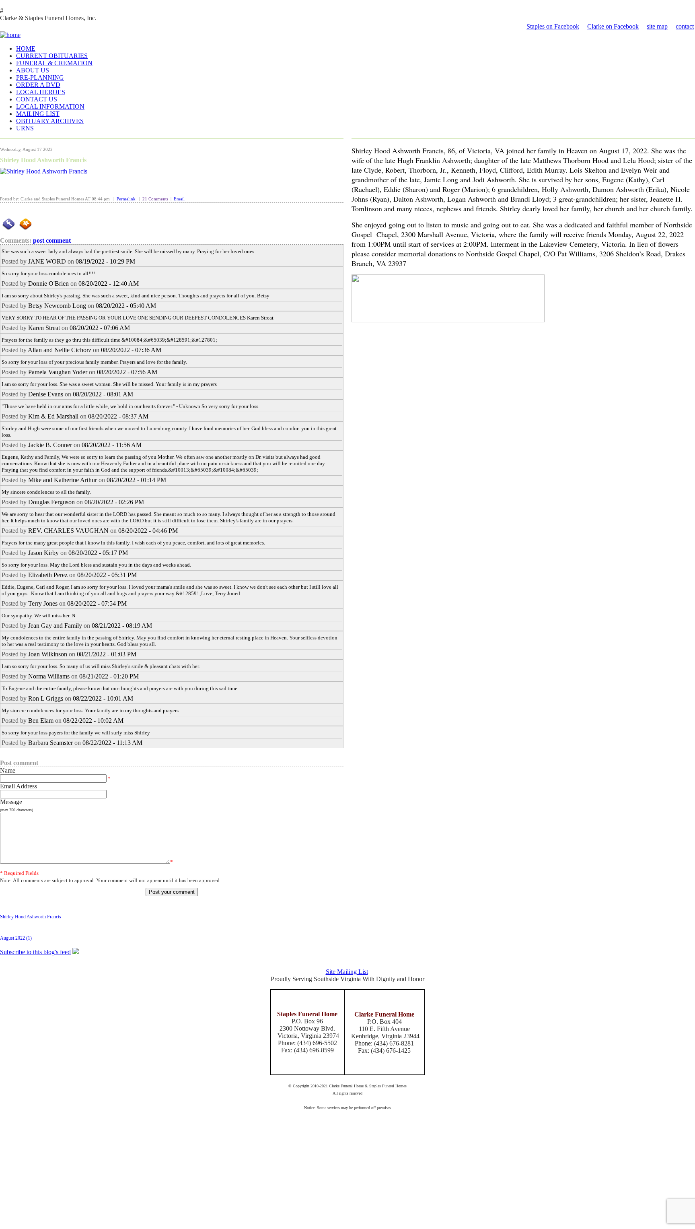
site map (657, 26)
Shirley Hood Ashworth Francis (43, 160)
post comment (52, 240)
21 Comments (155, 199)
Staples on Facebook (552, 26)
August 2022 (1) (16, 938)
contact (685, 26)
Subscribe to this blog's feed (35, 952)
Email (179, 199)
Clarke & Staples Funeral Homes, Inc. (48, 17)
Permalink (126, 199)
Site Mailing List (347, 971)
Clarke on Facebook (613, 26)
